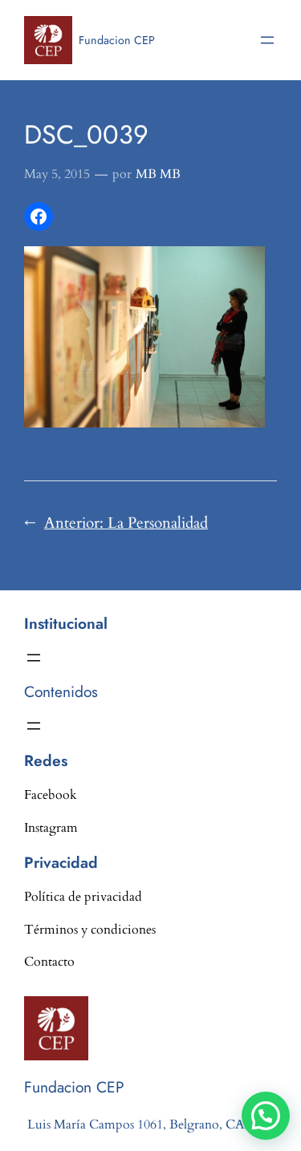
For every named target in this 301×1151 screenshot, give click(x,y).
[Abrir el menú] (267, 40)
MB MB (158, 174)
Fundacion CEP (117, 40)
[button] (266, 1116)
